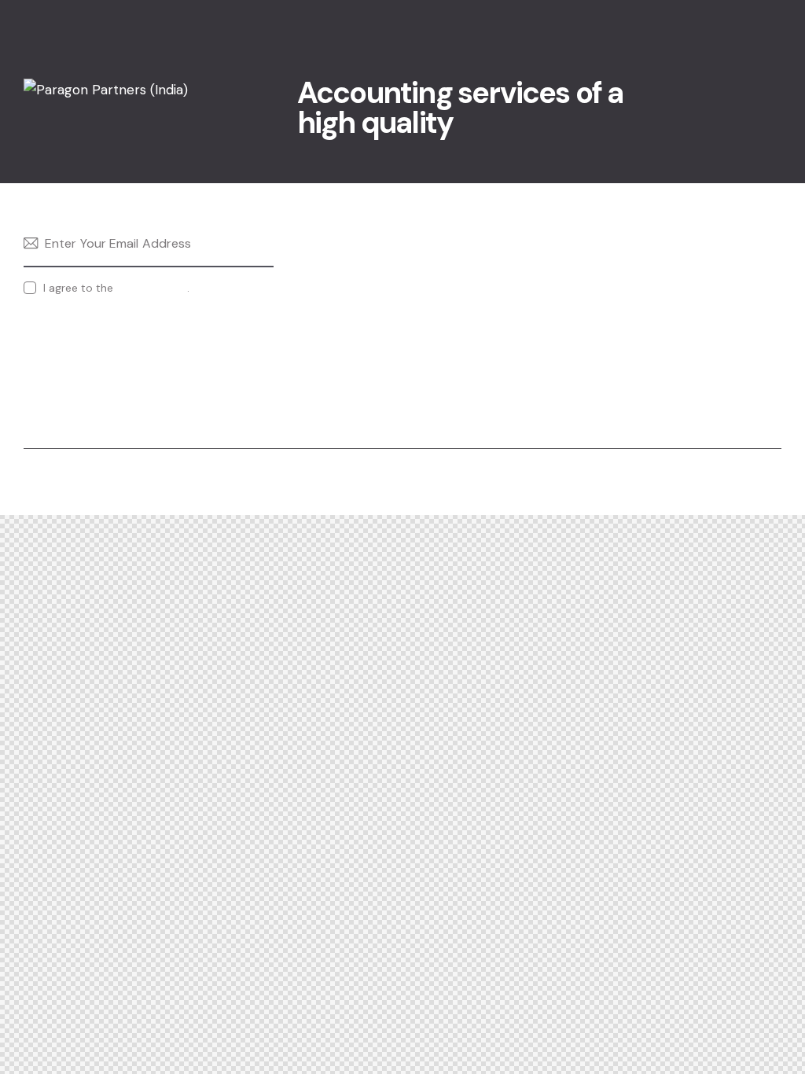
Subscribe (262, 243)
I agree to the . (116, 288)
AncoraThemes (68, 481)
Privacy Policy (151, 288)
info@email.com (659, 239)
